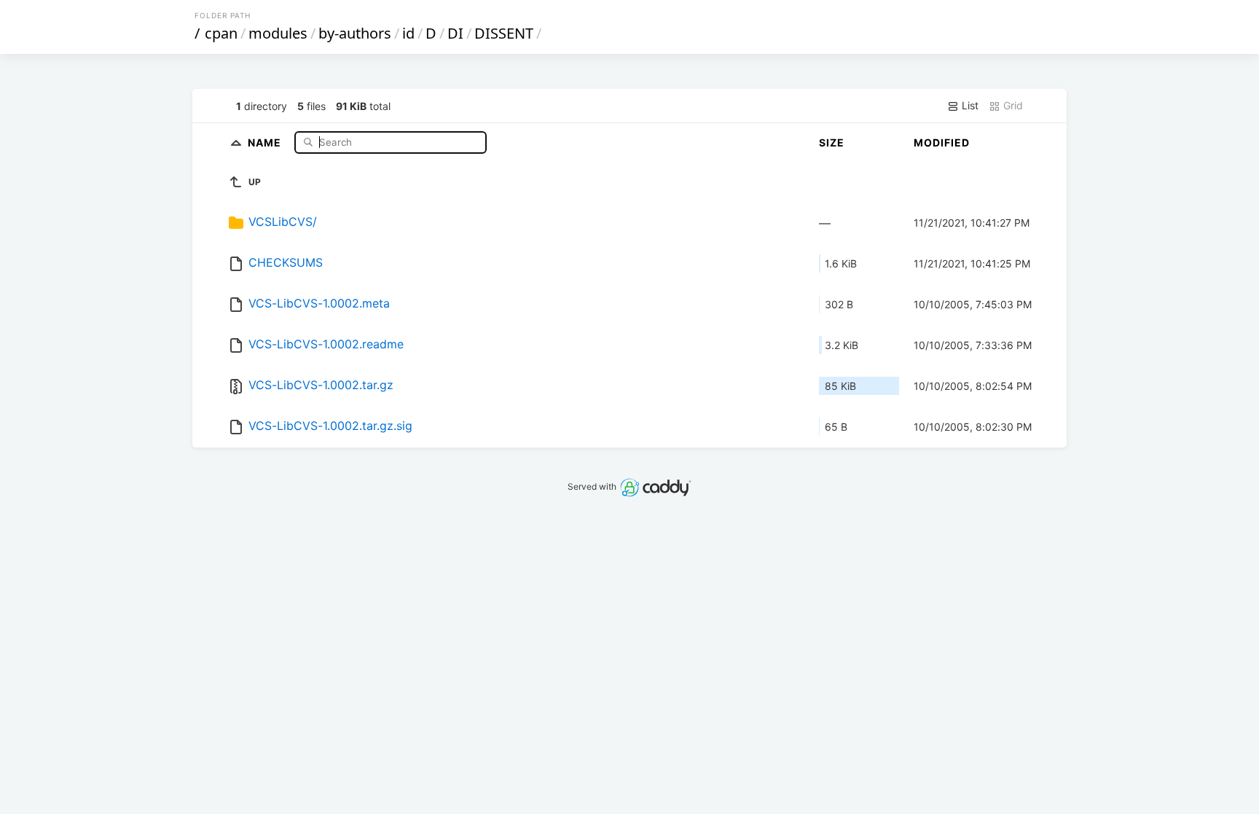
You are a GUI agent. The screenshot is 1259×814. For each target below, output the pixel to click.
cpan (221, 33)
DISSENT (503, 33)
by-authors (354, 33)
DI (455, 33)
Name (266, 142)
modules (277, 33)
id (408, 33)
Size (831, 142)
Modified (942, 142)
